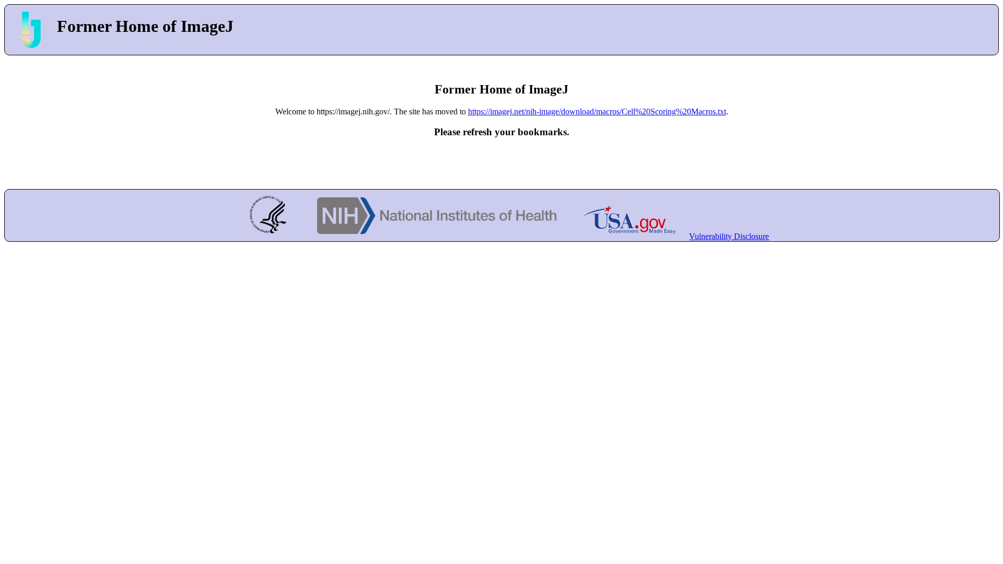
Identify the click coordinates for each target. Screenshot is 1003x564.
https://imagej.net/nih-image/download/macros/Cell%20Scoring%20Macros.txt (597, 111)
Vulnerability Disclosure (729, 236)
